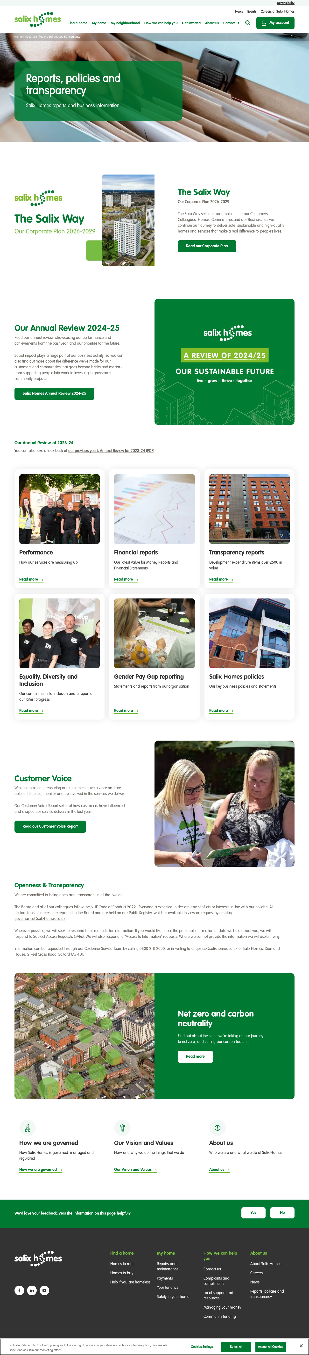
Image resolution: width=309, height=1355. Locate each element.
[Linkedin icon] (32, 1290)
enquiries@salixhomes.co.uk (214, 949)
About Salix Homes (265, 1264)
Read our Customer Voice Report (50, 827)
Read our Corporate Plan (207, 246)
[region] (154, 1346)
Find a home (122, 1253)
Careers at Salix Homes (278, 11)
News (239, 11)
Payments (165, 1279)
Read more (195, 1057)
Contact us (212, 1269)
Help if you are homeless (130, 1282)
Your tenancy (167, 1288)
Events (251, 11)
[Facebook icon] (19, 1290)
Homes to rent (121, 1264)
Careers (256, 1273)
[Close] (301, 1345)
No (282, 1213)
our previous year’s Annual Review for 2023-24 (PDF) (111, 451)
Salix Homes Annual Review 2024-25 (54, 394)
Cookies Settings (202, 1346)
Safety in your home (173, 1297)
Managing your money (222, 1308)
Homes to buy (121, 1273)
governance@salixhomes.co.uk (39, 919)
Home (18, 37)
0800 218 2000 (152, 949)
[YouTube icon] (44, 1290)
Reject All (236, 1346)
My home (166, 1253)
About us (30, 37)
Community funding (220, 1317)
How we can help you (220, 1256)
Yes (253, 1213)
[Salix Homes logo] (37, 19)
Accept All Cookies (270, 1346)
